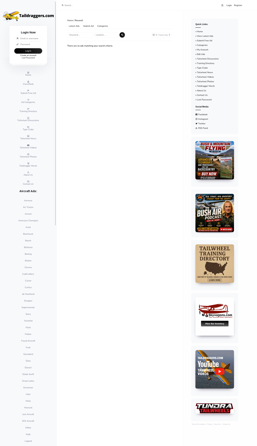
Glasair (28, 367)
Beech (28, 240)
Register (238, 5)
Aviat (28, 227)
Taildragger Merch (206, 86)
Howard (28, 407)
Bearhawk (28, 233)
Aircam (28, 213)
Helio (28, 401)
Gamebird (28, 354)
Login (229, 5)
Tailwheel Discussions (208, 58)
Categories (102, 26)
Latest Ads (74, 26)
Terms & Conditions (199, 424)
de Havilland (28, 294)
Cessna (28, 267)
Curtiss (28, 287)
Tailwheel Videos (205, 76)
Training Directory (205, 63)
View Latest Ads (205, 36)
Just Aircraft (28, 414)
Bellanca (28, 247)
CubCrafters (28, 274)
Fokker (28, 334)
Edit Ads (201, 54)
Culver (28, 280)
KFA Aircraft (28, 421)
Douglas (28, 300)
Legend (28, 441)
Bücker (28, 260)
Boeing (28, 254)
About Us (201, 90)
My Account (202, 49)
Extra (28, 314)
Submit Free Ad (204, 40)
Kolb (28, 434)
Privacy (209, 424)
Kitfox (28, 427)
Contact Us (202, 95)
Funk (28, 347)
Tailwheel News (205, 72)
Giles (28, 360)
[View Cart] (222, 5)
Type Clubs (202, 67)
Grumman (28, 387)
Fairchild (28, 320)
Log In (28, 50)
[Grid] (154, 35)
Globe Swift (28, 374)
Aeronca (28, 200)
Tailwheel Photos (205, 81)
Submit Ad (88, 26)
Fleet (28, 327)
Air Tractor (28, 207)
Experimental (28, 307)
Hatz (28, 394)
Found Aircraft (28, 340)
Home (70, 20)
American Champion (28, 220)
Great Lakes (28, 380)
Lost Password (28, 57)
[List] (156, 35)
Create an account (28, 55)
